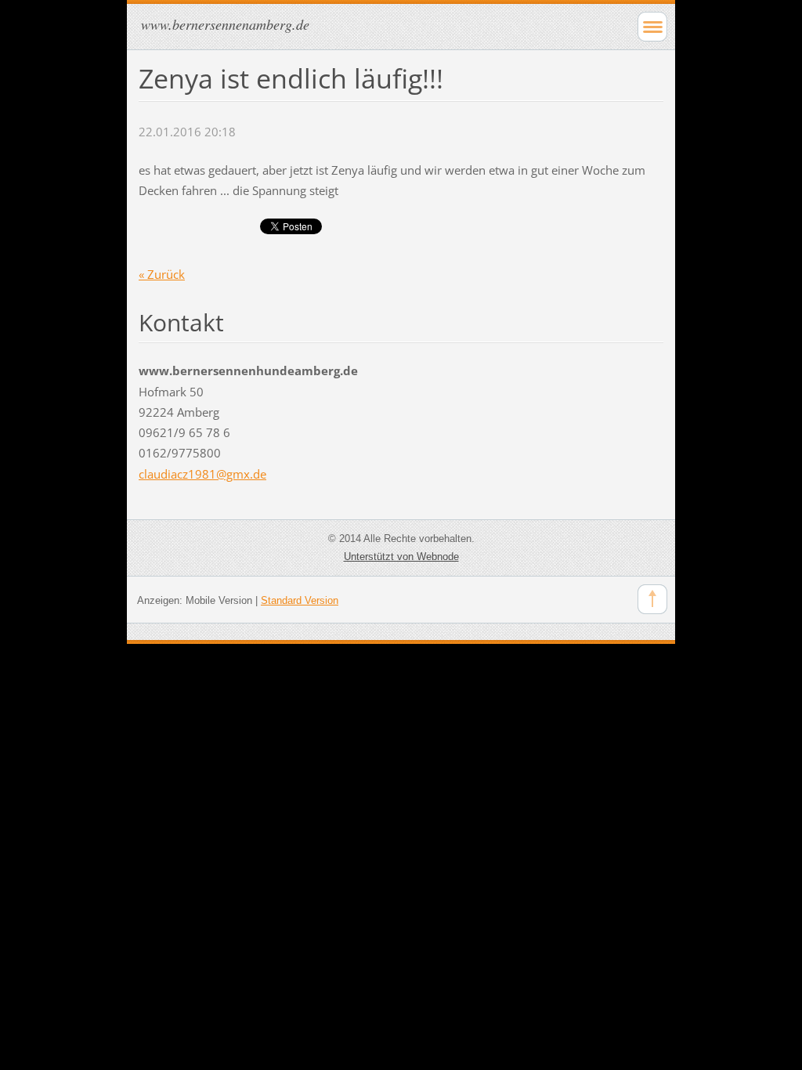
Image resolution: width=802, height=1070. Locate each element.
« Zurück (162, 274)
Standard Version (299, 600)
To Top (652, 599)
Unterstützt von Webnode (401, 556)
